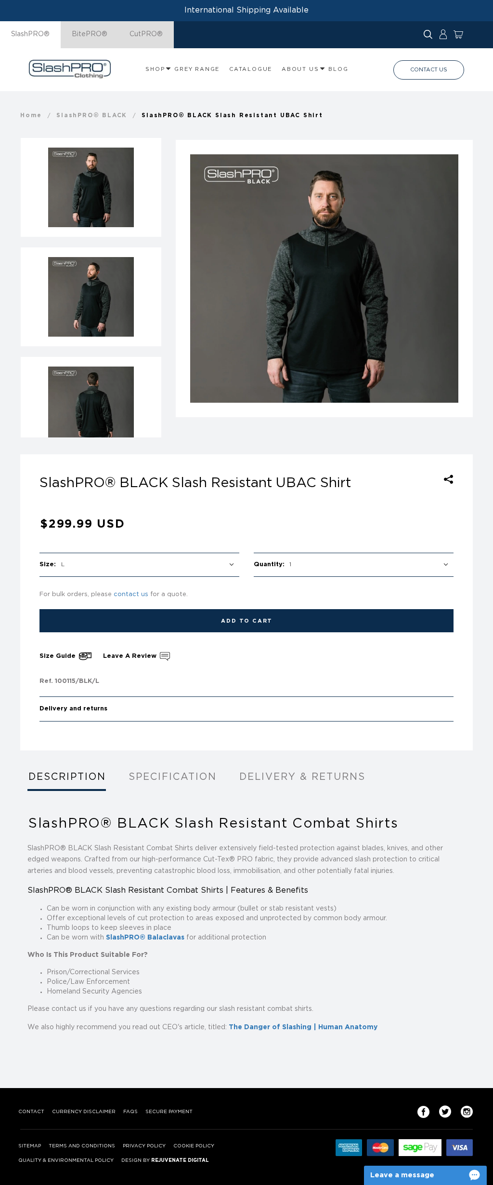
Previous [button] (191, 279)
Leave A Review (130, 656)
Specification (173, 777)
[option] (324, 278)
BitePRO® (89, 34)
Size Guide (58, 656)
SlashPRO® (30, 34)
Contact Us (428, 70)
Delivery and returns (73, 708)
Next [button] (457, 279)
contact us (131, 594)
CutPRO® (146, 34)
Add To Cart (246, 621)
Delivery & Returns (302, 777)
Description (67, 777)
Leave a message (402, 1175)
